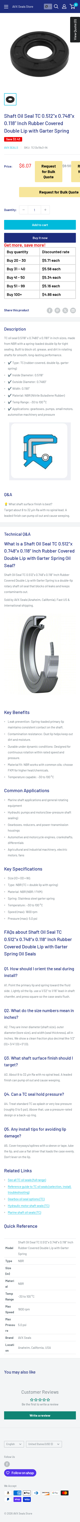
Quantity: (10, 210)
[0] (72, 6)
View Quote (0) (75, 29)
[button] (48, 6)
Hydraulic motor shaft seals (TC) (28, 1205)
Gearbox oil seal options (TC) (26, 1199)
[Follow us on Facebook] (7, 1464)
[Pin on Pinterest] (57, 310)
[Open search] (56, 6)
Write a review (40, 1415)
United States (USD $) (40, 1444)
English (10, 1444)
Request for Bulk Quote (48, 171)
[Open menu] (6, 6)
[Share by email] (73, 310)
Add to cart (40, 225)
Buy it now (40, 238)
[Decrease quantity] (23, 210)
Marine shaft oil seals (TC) (24, 1212)
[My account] (64, 6)
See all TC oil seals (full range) (27, 1180)
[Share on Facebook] (50, 310)
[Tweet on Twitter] (65, 310)
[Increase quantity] (45, 210)
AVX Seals (11, 147)
